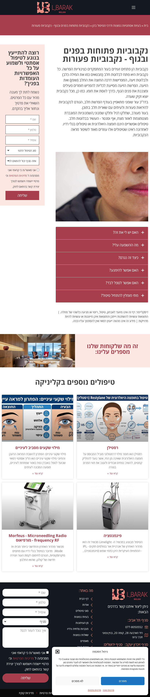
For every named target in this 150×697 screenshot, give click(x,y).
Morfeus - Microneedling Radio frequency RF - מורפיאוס (38, 538)
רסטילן (112, 447)
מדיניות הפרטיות (17, 175)
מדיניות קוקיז (108, 690)
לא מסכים (77, 681)
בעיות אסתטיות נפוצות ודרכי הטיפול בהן (116, 25)
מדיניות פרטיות (94, 690)
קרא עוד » (112, 473)
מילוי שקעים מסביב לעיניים (37, 447)
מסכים (123, 681)
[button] (57, 651)
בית (146, 25)
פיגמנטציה (113, 535)
